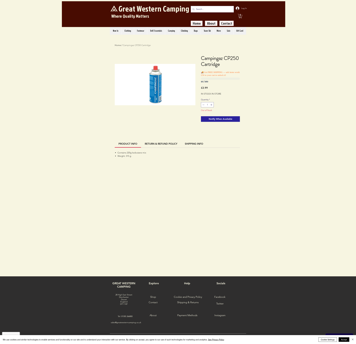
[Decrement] (203, 104)
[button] (240, 16)
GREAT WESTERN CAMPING (123, 285)
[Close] (352, 339)
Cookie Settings (328, 339)
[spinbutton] (207, 104)
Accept (344, 339)
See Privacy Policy (216, 339)
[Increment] (211, 104)
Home (118, 45)
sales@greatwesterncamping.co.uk (126, 322)
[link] (127, 143)
